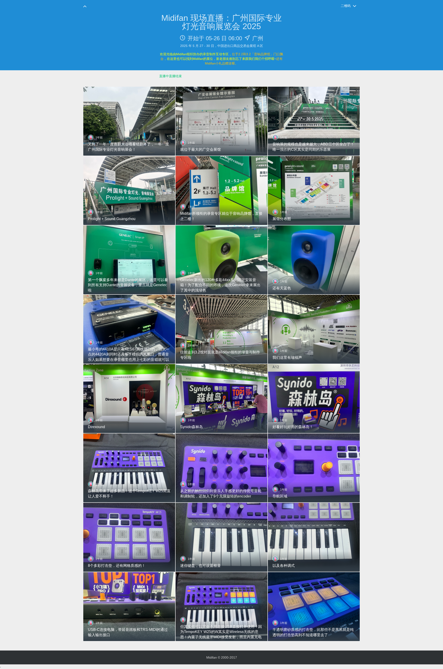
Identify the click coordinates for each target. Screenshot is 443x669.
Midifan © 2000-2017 (221, 657)
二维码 (345, 6)
